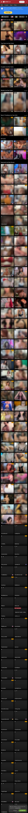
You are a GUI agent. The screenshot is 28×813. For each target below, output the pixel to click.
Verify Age (8, 12)
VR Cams (3, 138)
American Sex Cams (8, 19)
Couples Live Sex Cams (7, 67)
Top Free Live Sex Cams (7, 43)
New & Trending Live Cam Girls (9, 115)
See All (25, 19)
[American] (12, 17)
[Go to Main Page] (8, 1)
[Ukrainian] (16, 17)
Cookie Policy (18, 807)
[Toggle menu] (1, 2)
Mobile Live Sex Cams (7, 90)
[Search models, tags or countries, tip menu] (26, 5)
